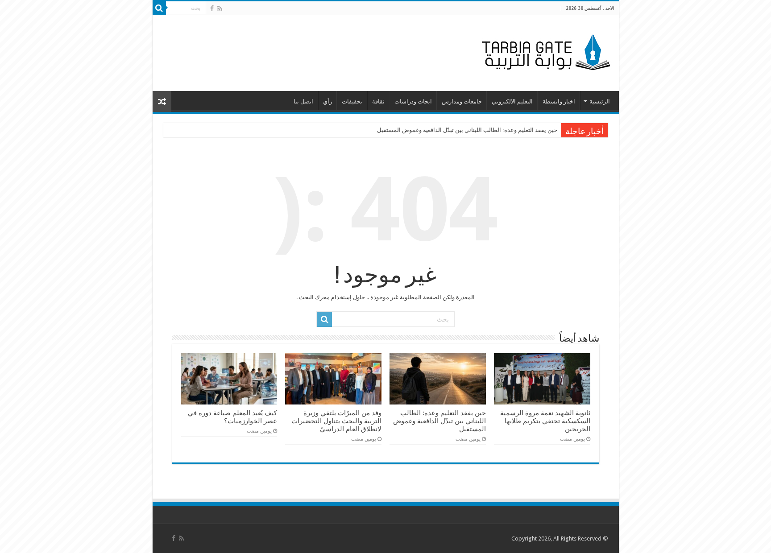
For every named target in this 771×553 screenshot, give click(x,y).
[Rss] (219, 8)
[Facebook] (212, 8)
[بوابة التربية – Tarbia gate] (544, 51)
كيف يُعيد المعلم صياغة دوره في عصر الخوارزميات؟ (232, 417)
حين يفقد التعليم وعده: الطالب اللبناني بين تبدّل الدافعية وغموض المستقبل (467, 130)
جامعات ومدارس (462, 101)
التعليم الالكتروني (512, 101)
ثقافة (378, 101)
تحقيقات (352, 101)
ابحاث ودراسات (413, 101)
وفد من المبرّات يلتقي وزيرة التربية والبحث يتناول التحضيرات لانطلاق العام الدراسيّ (336, 421)
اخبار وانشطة (559, 101)
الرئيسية (599, 101)
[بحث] (159, 8)
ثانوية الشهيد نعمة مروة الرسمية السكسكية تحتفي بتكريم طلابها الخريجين (545, 421)
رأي (327, 101)
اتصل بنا (303, 101)
